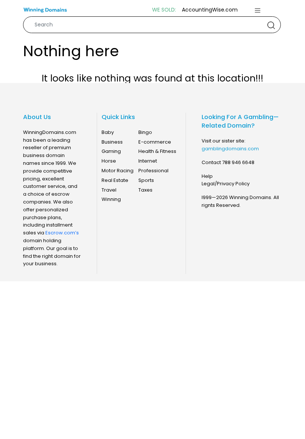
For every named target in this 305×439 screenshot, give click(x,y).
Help (207, 176)
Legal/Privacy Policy (226, 183)
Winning (111, 199)
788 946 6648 (238, 162)
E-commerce (154, 141)
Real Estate (115, 180)
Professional (153, 170)
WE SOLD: (164, 9)
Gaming (111, 151)
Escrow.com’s (62, 232)
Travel (109, 189)
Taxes (145, 189)
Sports (146, 180)
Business (112, 141)
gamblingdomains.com (230, 148)
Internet (147, 160)
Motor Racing (118, 170)
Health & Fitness (157, 151)
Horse (109, 160)
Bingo (145, 132)
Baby (108, 132)
